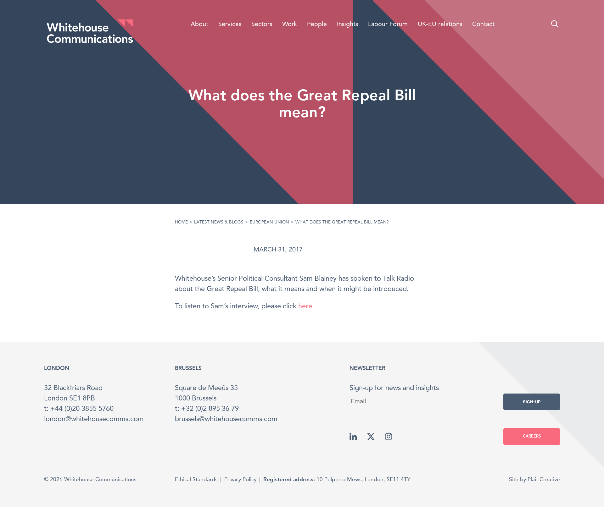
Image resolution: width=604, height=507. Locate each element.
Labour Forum (388, 24)
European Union (269, 222)
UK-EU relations (440, 24)
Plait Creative (544, 479)
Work (289, 24)
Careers (532, 436)
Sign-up (531, 401)
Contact (483, 24)
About (199, 24)
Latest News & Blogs (218, 222)
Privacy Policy (240, 479)
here (305, 306)
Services (229, 24)
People (317, 24)
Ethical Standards (196, 479)
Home (181, 222)
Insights (347, 24)
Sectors (261, 24)
